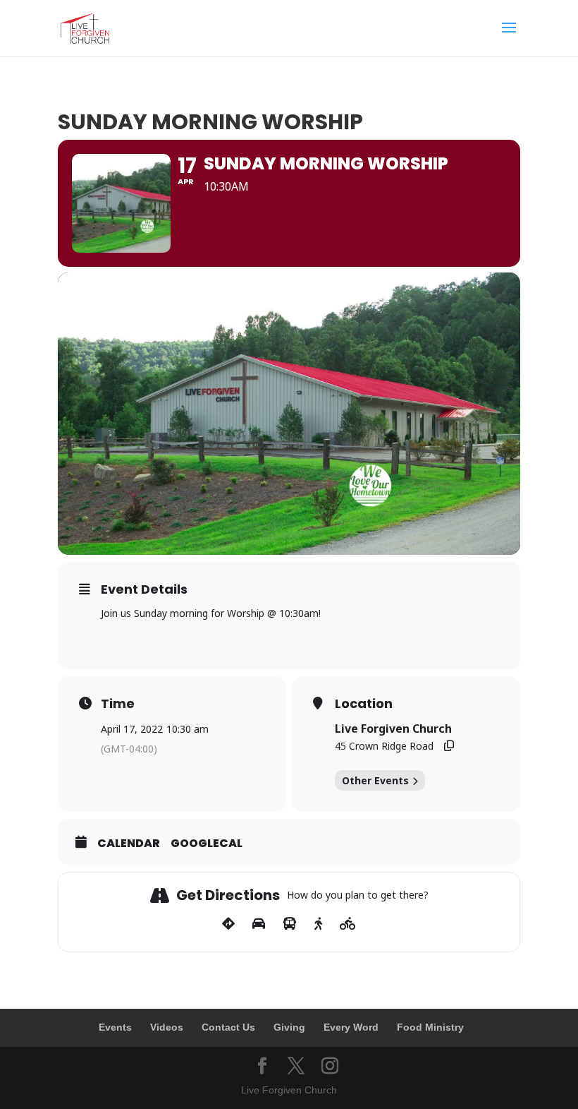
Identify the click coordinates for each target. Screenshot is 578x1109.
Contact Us (228, 1027)
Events (115, 1027)
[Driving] (258, 924)
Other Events (375, 780)
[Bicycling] (348, 924)
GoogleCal (206, 844)
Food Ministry (430, 1027)
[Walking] (318, 924)
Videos (166, 1027)
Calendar (128, 844)
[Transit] (290, 924)
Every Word (351, 1027)
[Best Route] (228, 924)
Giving (289, 1027)
